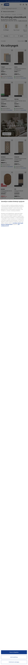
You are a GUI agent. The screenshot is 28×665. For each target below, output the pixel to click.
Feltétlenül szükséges (14, 662)
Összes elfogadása (14, 652)
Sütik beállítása (14, 657)
